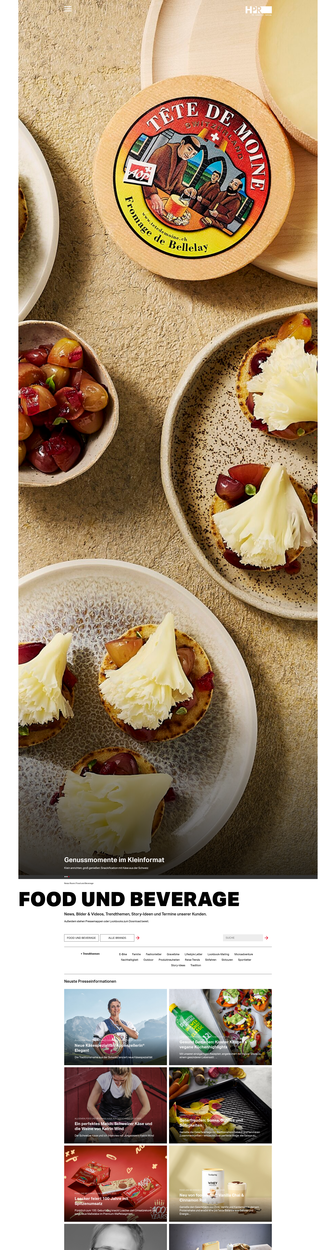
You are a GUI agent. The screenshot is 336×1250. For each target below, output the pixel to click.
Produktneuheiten (169, 960)
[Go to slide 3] (68, 876)
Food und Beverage (81, 937)
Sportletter (244, 960)
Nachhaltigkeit (129, 960)
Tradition (195, 965)
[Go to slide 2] (66, 876)
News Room (69, 883)
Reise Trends (192, 960)
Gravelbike (173, 954)
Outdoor (148, 960)
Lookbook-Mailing (218, 954)
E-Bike (123, 954)
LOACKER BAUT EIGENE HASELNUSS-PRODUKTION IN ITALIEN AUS (111, 852)
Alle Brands (117, 937)
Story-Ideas (178, 965)
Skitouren (227, 960)
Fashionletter (154, 954)
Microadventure (243, 954)
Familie (136, 954)
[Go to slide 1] (65, 876)
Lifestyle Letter (193, 954)
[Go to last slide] (21, 437)
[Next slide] (315, 437)
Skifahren (210, 960)
